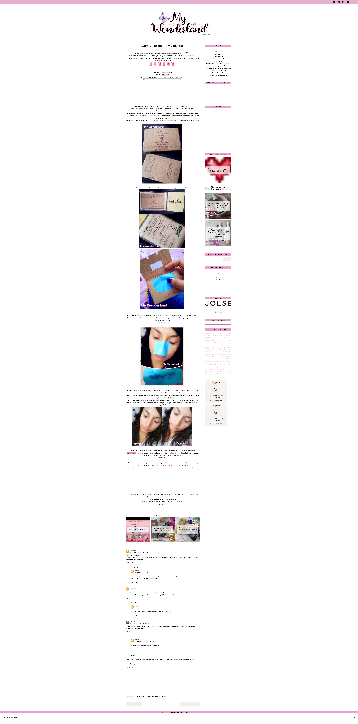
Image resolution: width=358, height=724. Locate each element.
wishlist (212, 374)
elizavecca (228, 342)
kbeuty (206, 354)
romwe (212, 367)
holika (212, 347)
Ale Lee (137, 570)
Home (11, 2)
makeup (228, 358)
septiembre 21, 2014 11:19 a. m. (144, 608)
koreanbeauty (227, 354)
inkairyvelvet (208, 350)
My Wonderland (12, 717)
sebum (147, 509)
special (222, 369)
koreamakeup (219, 354)
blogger (207, 337)
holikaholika (219, 347)
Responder (129, 563)
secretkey (222, 367)
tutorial (221, 371)
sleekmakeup (208, 369)
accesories (220, 333)
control (128, 509)
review (141, 509)
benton (215, 335)
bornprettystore (216, 338)
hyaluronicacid (227, 347)
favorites (207, 347)
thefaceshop (228, 369)
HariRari (132, 622)
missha (217, 362)
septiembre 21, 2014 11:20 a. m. (145, 641)
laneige (207, 359)
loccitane (217, 359)
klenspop (212, 354)
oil (137, 509)
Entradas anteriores (190, 704)
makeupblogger (208, 362)
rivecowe (229, 365)
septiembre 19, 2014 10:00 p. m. (140, 552)
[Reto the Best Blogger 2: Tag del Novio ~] (218, 182)
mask (214, 361)
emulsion (212, 345)
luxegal (222, 359)
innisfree (214, 349)
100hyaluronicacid (209, 333)
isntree (220, 349)
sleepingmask (215, 369)
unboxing (207, 374)
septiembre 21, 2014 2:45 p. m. (140, 657)
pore (224, 361)
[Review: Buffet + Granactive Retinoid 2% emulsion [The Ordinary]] (218, 246)
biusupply (221, 335)
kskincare (228, 356)
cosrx (223, 342)
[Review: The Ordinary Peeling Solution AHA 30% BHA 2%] (218, 218)
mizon (221, 362)
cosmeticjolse (218, 342)
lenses (212, 359)
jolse (224, 349)
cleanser (219, 340)
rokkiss (206, 367)
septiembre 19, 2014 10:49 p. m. (140, 590)
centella (224, 338)
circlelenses (212, 340)
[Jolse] (218, 305)
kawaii (229, 349)
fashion (229, 345)
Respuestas (136, 567)
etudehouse (223, 345)
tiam (206, 372)
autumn (229, 333)
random (208, 364)
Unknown (133, 550)
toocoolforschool (214, 372)
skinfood (153, 509)
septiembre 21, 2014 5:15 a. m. (139, 623)
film (133, 509)
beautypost (208, 335)
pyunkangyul (228, 362)
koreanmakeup (209, 356)
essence (218, 345)
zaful (216, 374)
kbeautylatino (216, 352)
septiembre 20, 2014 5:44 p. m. (145, 572)
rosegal (217, 367)
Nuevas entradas (134, 704)
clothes (229, 340)
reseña (216, 364)
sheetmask (228, 367)
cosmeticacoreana (209, 343)
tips (209, 371)
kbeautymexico (226, 351)
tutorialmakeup (227, 372)
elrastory (207, 345)
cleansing (224, 340)
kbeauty (208, 351)
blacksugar (228, 335)
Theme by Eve (351, 717)
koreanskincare (219, 356)
